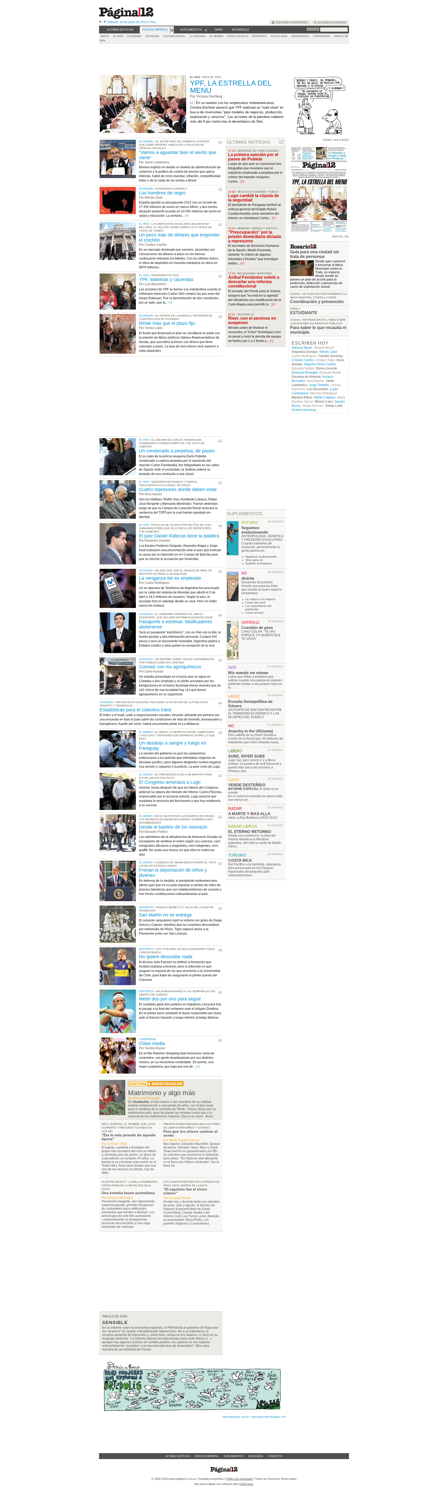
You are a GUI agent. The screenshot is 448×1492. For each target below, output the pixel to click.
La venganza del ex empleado (170, 578)
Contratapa (147, 1039)
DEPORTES (259, 36)
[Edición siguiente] (105, 22)
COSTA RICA (240, 860)
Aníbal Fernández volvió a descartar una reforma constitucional (253, 281)
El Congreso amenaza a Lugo (170, 782)
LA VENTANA (198, 36)
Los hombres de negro (162, 192)
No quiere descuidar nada (165, 956)
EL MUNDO (216, 36)
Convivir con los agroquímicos (170, 666)
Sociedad (146, 570)
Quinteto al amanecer (258, 563)
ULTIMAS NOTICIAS (248, 142)
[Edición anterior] (100, 22)
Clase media (152, 1043)
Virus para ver (254, 560)
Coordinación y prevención (317, 301)
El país (144, 223)
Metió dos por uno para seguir (170, 998)
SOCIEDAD (152, 36)
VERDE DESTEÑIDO (246, 785)
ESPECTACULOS (237, 36)
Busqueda (255, 1456)
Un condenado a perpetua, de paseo (177, 450)
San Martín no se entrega (165, 914)
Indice (105, 36)
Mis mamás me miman (248, 672)
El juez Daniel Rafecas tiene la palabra (179, 535)
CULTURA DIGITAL (174, 36)
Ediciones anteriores (291, 22)
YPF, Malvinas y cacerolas (166, 279)
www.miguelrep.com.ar (235, 1416)
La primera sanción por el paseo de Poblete (253, 156)
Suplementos (233, 1456)
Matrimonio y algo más (161, 1093)
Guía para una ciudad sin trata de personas (314, 254)
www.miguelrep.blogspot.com (268, 1416)
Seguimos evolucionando (254, 530)
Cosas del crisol (255, 602)
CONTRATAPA (321, 36)
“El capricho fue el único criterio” (185, 1191)
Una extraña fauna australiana (128, 1193)
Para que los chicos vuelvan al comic (190, 1133)
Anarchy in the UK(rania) (250, 731)
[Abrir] (172, 29)
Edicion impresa (207, 1456)
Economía (146, 141)
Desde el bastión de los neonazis (173, 827)
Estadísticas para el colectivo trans (135, 709)
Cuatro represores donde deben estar (178, 489)
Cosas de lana (254, 612)
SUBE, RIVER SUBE (246, 756)
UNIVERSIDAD (300, 36)
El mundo (146, 732)
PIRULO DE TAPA (114, 1316)
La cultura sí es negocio (260, 599)
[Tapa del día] (319, 232)
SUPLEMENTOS (244, 513)
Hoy (153, 22)
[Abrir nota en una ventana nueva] (191, 103)
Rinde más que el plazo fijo (167, 323)
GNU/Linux (246, 1484)
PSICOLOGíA (279, 36)
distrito (247, 578)
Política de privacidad (239, 1478)
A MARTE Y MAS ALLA (249, 813)
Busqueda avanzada (331, 22)
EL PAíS (118, 36)
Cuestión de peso (257, 627)
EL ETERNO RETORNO (249, 831)
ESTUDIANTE (303, 313)
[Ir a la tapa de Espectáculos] (156, 1085)
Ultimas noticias (178, 1456)
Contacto (275, 1456)
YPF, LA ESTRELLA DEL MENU (230, 86)
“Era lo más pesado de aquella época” (129, 1137)
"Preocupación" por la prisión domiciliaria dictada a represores (254, 236)
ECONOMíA (134, 36)
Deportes (146, 907)
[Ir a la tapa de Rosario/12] (303, 247)
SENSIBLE (115, 1322)
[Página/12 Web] (126, 18)
